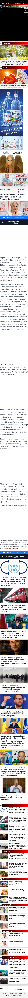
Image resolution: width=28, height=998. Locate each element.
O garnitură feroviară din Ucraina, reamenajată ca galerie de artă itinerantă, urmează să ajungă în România (13, 608)
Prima (8, 189)
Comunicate (17, 3)
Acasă (1, 189)
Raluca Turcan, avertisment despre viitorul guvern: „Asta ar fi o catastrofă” (13, 798)
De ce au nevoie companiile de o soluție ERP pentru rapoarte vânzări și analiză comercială (18, 972)
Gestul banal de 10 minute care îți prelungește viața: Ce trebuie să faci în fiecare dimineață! (18, 865)
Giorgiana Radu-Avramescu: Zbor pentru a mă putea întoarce (17, 925)
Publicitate (9, 3)
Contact (25, 3)
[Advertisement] (14, 27)
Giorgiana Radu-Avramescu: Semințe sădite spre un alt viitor (17, 917)
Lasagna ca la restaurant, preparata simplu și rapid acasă (18, 890)
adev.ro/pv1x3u (20, 506)
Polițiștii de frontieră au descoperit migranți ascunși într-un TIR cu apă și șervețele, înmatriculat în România (13, 688)
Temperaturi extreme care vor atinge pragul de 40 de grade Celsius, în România (14, 86)
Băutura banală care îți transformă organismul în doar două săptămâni (18, 872)
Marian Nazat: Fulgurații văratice (16, 942)
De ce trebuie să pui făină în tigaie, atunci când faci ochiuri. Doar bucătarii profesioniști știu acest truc (18, 899)
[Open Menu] (1, 10)
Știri (5, 189)
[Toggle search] (26, 10)
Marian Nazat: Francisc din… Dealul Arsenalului (17, 934)
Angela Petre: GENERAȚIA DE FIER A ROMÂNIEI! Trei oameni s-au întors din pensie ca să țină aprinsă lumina (18, 952)
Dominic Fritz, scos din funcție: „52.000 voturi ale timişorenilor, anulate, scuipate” (12, 714)
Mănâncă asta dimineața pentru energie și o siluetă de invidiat (17, 883)
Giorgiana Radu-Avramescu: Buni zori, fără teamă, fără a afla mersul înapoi (18, 909)
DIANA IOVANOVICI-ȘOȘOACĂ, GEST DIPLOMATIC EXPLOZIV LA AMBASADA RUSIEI (18, 980)
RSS (3, 3)
